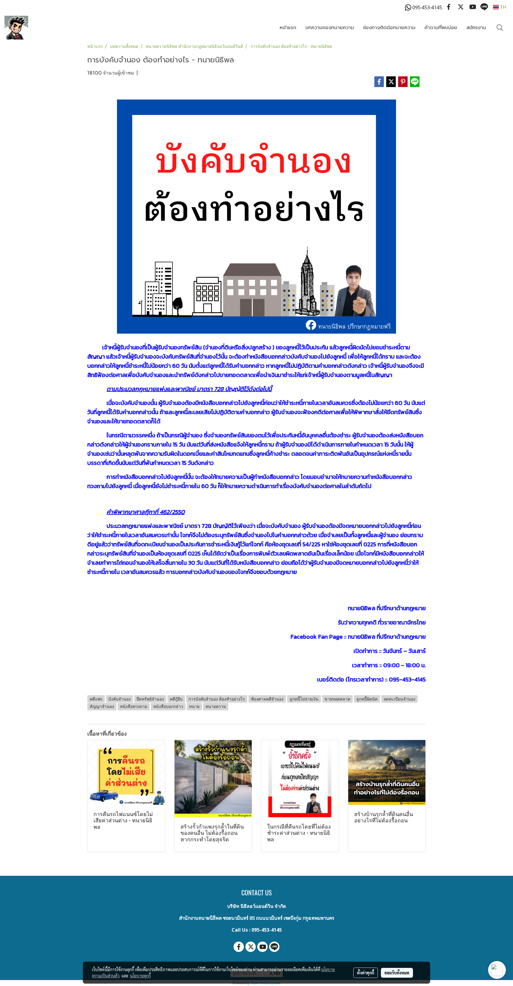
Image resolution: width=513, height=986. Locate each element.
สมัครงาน (476, 27)
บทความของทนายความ (329, 27)
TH (502, 7)
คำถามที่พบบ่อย (441, 27)
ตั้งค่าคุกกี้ (365, 972)
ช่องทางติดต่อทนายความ (389, 27)
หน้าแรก (288, 27)
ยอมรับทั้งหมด (396, 972)
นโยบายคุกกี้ (140, 975)
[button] (499, 27)
